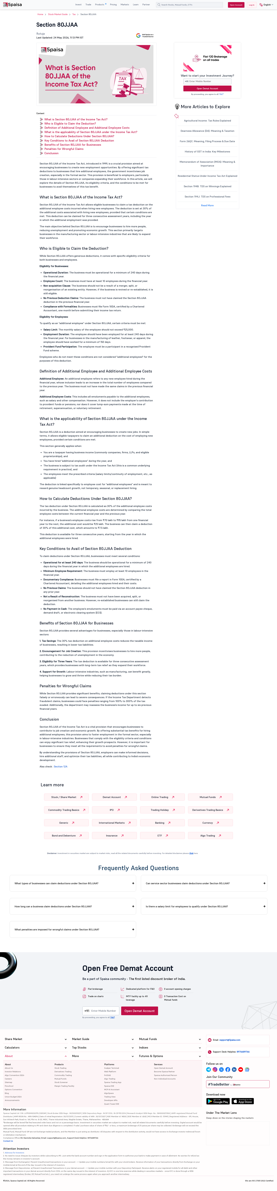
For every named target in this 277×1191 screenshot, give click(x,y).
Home (40, 14)
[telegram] (208, 1069)
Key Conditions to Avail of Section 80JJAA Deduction (79, 140)
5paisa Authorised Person (165, 1075)
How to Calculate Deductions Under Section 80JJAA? (79, 136)
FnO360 (107, 1075)
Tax (74, 14)
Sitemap (8, 1082)
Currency (208, 822)
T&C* (221, 94)
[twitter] (221, 1069)
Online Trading (160, 797)
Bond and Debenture (64, 835)
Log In (251, 5)
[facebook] (227, 1069)
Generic (64, 822)
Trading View (109, 1096)
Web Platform (110, 1071)
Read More (207, 205)
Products (100, 4)
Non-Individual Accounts (165, 1079)
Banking (160, 822)
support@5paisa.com (229, 1039)
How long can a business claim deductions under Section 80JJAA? (53, 906)
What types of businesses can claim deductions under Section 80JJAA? (56, 883)
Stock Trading (60, 1068)
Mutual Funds (208, 797)
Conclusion (51, 153)
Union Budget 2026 (13, 1096)
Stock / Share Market (64, 797)
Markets (125, 4)
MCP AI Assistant (111, 1089)
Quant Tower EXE (111, 1104)
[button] (265, 5)
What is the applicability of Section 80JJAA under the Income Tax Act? (90, 132)
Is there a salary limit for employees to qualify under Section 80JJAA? (187, 906)
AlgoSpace (109, 1093)
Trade (88, 4)
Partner (146, 4)
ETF (160, 835)
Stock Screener (61, 1082)
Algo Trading (208, 835)
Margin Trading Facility (64, 1086)
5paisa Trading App (112, 1082)
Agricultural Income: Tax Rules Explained (207, 120)
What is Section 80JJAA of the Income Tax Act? (75, 119)
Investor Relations (13, 1071)
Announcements (12, 1100)
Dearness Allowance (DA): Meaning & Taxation (207, 130)
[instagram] (215, 1069)
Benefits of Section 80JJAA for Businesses (72, 144)
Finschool (9, 1086)
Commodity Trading (63, 1075)
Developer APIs (111, 1100)
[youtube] (240, 1069)
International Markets (112, 822)
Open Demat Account (207, 88)
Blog (7, 1093)
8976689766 (243, 1051)
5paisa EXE (109, 1086)
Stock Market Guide (58, 14)
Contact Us (8, 1141)
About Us (9, 1068)
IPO (112, 809)
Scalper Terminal (111, 1068)
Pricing (113, 4)
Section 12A (60, 766)
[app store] (242, 1102)
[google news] (247, 1069)
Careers (8, 1079)
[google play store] (218, 1102)
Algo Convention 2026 (14, 1075)
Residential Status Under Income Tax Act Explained (207, 175)
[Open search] (159, 5)
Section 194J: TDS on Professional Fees (207, 196)
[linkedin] (234, 1069)
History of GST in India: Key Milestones (207, 151)
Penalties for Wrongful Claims (64, 149)
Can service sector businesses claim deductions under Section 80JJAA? (188, 883)
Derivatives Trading (63, 1071)
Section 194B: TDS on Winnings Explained (207, 186)
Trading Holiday (160, 809)
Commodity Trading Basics (64, 809)
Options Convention (13, 1089)
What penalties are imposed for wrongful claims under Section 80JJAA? (57, 929)
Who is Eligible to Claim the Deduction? (70, 123)
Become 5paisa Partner (164, 1071)
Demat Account (112, 797)
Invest (78, 4)
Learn (135, 4)
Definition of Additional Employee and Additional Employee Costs (87, 128)
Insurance (112, 835)
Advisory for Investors (14, 1152)
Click (191, 853)
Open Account (236, 5)
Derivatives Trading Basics (208, 809)
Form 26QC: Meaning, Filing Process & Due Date (207, 141)
